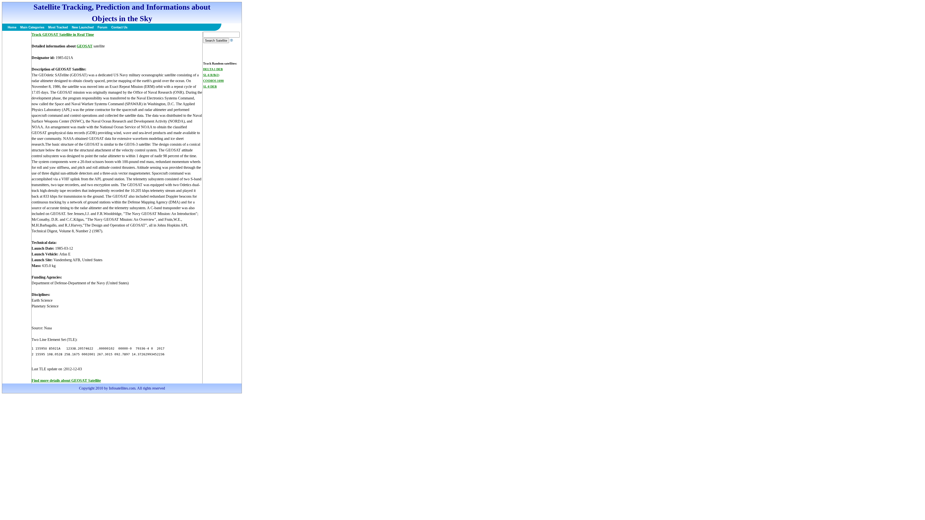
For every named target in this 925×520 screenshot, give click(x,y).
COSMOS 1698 (213, 81)
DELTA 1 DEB (213, 69)
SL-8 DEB (210, 86)
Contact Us (119, 27)
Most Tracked (58, 27)
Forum (102, 27)
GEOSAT (84, 46)
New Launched (83, 27)
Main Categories (32, 27)
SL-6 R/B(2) (211, 75)
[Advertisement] (16, 104)
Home (12, 27)
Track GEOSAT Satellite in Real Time (63, 34)
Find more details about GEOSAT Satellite (66, 380)
